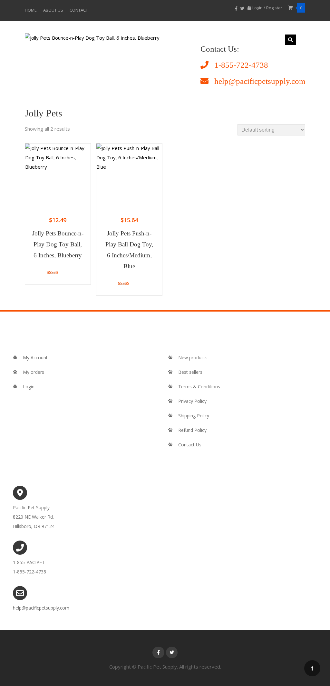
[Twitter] (172, 652)
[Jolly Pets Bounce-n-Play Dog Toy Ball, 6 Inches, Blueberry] (92, 38)
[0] (291, 8)
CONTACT (79, 10)
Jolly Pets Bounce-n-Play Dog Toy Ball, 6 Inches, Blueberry (57, 244)
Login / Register (267, 8)
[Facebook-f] (158, 652)
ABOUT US (53, 10)
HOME (31, 10)
